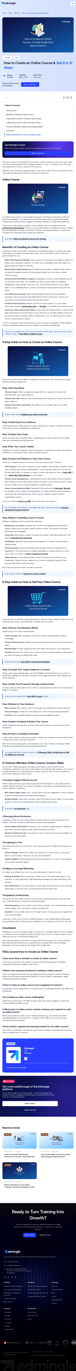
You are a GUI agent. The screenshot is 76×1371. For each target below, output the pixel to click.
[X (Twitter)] (25, 1058)
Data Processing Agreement (41, 1355)
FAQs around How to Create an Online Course (23, 135)
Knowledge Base (57, 1300)
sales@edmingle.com (14, 1265)
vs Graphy (7, 1315)
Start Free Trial (30, 1110)
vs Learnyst (7, 1319)
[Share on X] (67, 97)
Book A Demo (30, 1103)
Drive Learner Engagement (12, 1289)
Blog (10, 13)
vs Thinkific (7, 1322)
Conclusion (10, 131)
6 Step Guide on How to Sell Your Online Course (23, 123)
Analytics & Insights (10, 1298)
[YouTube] (12, 1277)
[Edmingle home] (8, 3)
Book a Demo (29, 1235)
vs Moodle (7, 1312)
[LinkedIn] (16, 1277)
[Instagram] (5, 1277)
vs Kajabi (7, 1326)
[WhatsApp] (9, 1277)
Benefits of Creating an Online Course (19, 115)
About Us (54, 1286)
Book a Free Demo (30, 84)
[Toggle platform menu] (73, 3)
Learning (17, 13)
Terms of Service (37, 1351)
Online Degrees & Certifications (38, 1293)
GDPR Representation (58, 1355)
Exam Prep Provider (34, 1289)
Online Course (11, 111)
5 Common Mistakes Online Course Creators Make (24, 127)
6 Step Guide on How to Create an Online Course (23, 119)
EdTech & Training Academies (37, 1286)
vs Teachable (8, 1329)
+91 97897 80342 (13, 1262)
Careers (54, 1303)
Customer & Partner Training (37, 1296)
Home (4, 13)
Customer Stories (57, 1289)
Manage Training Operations (13, 1286)
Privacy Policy (49, 1351)
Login (29, 1319)
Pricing (53, 1296)
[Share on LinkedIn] (71, 97)
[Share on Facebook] (64, 97)
